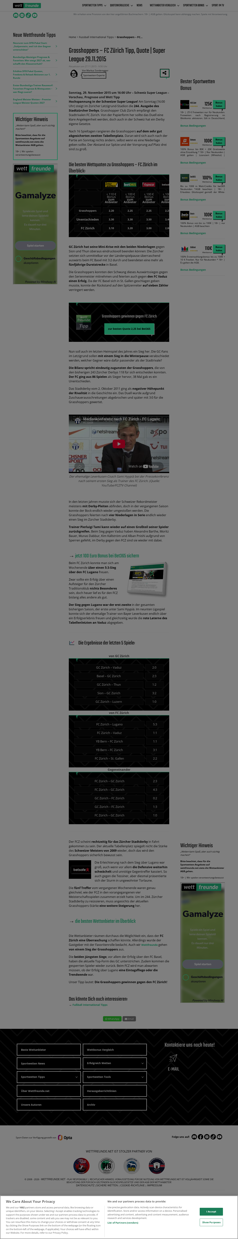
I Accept (211, 1211)
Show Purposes (211, 1222)
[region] (119, 1217)
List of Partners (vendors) (122, 1222)
